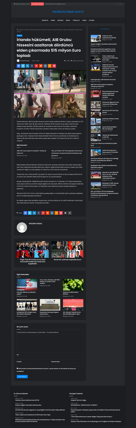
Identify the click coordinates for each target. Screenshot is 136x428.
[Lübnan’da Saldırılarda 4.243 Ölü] (96, 137)
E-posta (19, 361)
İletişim (91, 20)
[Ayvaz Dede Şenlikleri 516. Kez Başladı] (96, 129)
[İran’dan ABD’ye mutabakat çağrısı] (27, 284)
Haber (53, 20)
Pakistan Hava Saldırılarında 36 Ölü (109, 37)
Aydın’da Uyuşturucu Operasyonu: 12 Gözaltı (110, 151)
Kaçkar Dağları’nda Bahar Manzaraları (104, 44)
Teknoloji (76, 20)
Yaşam (84, 20)
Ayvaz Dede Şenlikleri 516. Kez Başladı (109, 128)
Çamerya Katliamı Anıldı (110, 119)
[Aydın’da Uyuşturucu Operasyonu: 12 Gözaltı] (96, 152)
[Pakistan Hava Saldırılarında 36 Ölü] (96, 38)
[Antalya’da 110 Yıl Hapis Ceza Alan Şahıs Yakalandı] (27, 304)
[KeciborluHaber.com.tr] (68, 11)
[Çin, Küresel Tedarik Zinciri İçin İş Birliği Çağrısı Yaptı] (73, 304)
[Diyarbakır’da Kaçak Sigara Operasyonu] (50, 304)
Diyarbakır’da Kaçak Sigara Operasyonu (49, 313)
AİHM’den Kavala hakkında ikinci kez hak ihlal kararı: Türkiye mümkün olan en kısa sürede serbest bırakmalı (110, 69)
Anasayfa (45, 20)
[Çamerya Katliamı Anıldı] (96, 121)
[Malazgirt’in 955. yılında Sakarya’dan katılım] (96, 185)
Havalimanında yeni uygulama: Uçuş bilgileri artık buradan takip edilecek (65, 4)
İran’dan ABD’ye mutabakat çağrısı (26, 293)
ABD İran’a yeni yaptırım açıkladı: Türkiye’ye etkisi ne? (102, 85)
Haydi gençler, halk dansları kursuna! (103, 79)
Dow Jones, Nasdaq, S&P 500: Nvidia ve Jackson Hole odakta (50, 281)
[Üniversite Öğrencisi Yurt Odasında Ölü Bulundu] (96, 104)
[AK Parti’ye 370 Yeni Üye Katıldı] (96, 113)
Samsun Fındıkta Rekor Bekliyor (70, 293)
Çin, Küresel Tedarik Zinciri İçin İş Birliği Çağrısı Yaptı (72, 313)
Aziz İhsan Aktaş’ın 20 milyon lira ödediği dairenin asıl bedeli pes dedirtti (104, 159)
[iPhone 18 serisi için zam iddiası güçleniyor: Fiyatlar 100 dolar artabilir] (96, 94)
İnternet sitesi (55, 361)
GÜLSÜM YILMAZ (25, 60)
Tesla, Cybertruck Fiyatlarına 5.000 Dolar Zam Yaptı (110, 58)
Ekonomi (60, 20)
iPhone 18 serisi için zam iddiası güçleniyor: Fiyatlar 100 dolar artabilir (110, 94)
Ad (18, 354)
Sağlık (68, 20)
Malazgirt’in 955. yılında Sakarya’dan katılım (110, 184)
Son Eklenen (105, 29)
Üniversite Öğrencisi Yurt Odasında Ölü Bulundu (110, 103)
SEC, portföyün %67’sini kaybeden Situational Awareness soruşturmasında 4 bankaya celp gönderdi (66, 153)
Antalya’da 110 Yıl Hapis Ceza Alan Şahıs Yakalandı (26, 313)
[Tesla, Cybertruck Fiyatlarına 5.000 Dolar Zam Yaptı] (96, 58)
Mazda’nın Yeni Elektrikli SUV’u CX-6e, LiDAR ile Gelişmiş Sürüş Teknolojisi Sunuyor (110, 175)
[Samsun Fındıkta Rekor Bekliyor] (73, 284)
